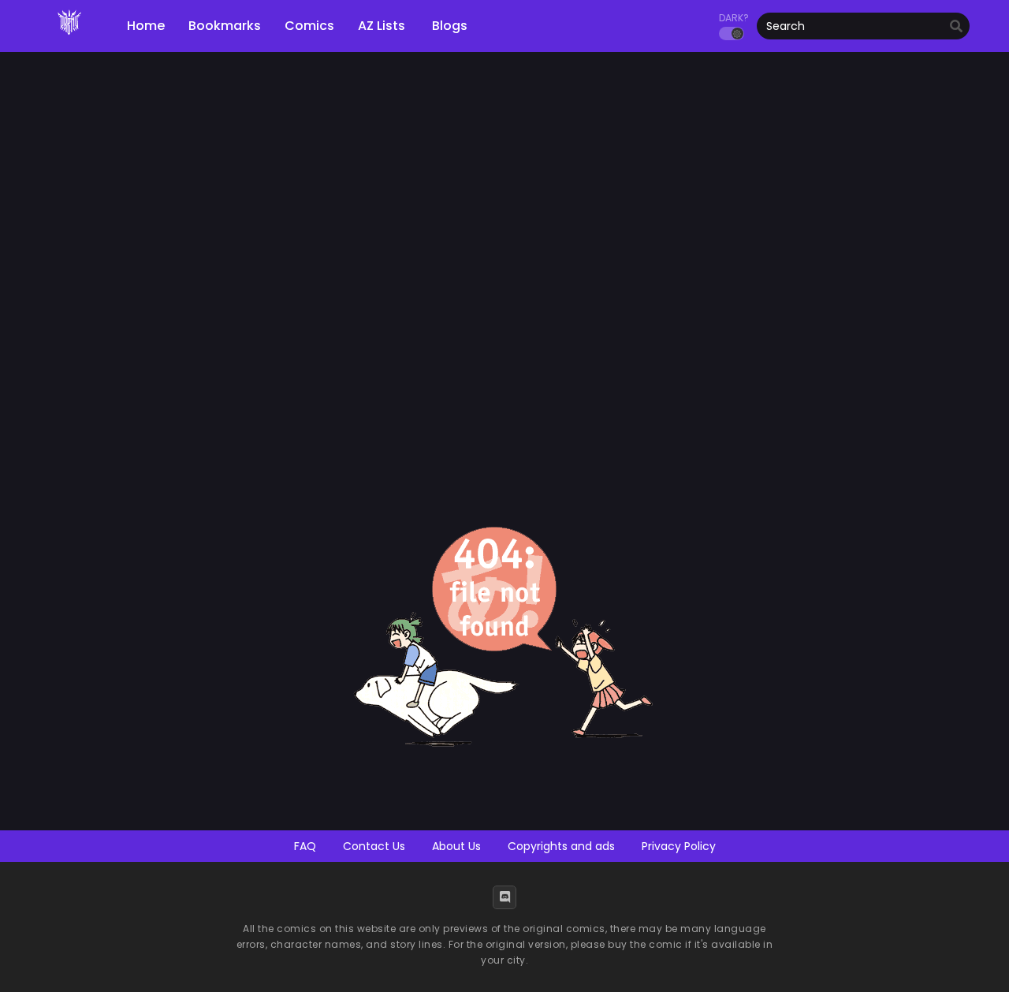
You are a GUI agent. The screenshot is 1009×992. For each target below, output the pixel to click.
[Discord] (504, 897)
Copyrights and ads (561, 846)
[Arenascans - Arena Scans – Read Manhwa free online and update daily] (69, 39)
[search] (956, 27)
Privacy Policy (679, 846)
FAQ (305, 846)
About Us (456, 846)
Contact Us (374, 846)
